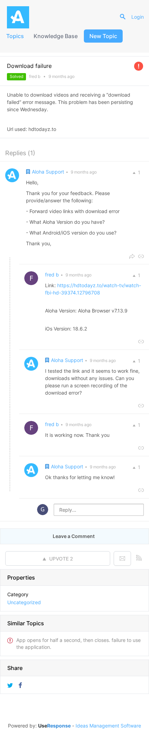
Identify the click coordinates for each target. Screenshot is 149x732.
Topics (15, 36)
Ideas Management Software (108, 725)
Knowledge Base (56, 36)
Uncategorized (24, 602)
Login (137, 17)
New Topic (103, 36)
